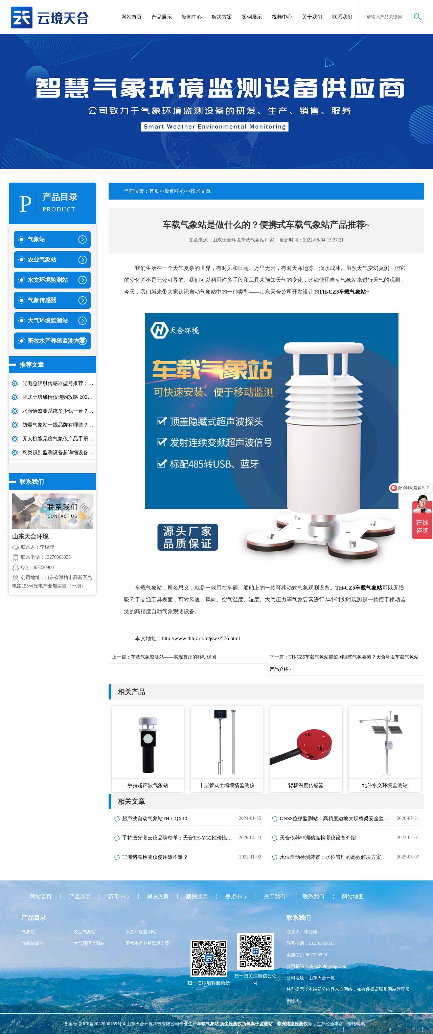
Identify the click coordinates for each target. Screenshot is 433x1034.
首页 (154, 191)
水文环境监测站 (141, 931)
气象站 (28, 931)
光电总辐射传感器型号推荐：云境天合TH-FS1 (59, 383)
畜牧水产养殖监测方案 (147, 943)
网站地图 (353, 896)
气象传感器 (33, 943)
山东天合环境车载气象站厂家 (243, 240)
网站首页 (131, 17)
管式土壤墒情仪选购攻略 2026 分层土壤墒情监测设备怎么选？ (59, 397)
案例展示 (252, 17)
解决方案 (222, 17)
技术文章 (200, 191)
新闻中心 (192, 17)
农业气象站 (85, 931)
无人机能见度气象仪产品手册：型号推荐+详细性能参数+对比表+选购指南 (59, 438)
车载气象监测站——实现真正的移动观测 (173, 657)
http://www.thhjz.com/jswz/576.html (201, 638)
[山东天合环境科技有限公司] (49, 13)
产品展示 (162, 17)
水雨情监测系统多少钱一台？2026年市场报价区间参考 (59, 411)
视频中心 (282, 17)
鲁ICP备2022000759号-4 (102, 1023)
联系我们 (342, 17)
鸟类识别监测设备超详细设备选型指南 (59, 452)
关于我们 (312, 17)
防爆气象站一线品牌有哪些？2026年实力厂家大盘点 (59, 425)
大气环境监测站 (89, 943)
